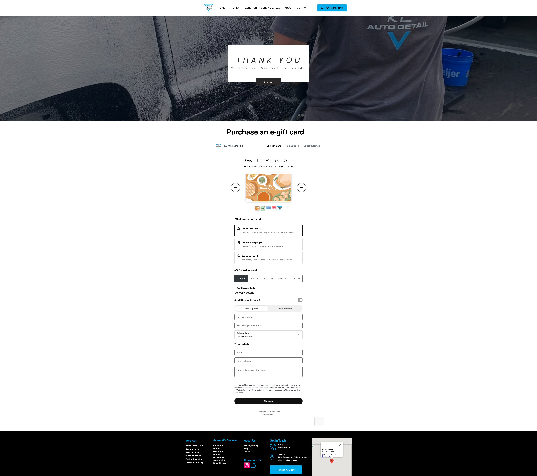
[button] (234, 7)
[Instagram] (247, 465)
